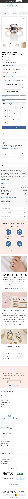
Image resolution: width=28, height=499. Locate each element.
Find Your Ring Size (5, 406)
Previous (1, 45)
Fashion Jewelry (4, 461)
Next (26, 45)
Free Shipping (4, 400)
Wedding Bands (5, 459)
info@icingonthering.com (9, 422)
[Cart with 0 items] (25, 5)
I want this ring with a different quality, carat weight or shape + (14, 95)
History (2, 404)
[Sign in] (22, 5)
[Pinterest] (12, 385)
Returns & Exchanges (6, 395)
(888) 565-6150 (7, 425)
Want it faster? (14, 148)
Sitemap (23, 492)
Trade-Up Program (5, 402)
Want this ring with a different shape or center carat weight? (14, 99)
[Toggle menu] (1, 5)
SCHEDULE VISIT (19, 1)
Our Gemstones (4, 463)
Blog (2, 409)
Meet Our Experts (5, 397)
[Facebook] (14, 385)
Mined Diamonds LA (5, 441)
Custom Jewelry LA (5, 448)
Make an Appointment (6, 439)
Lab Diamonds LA (5, 443)
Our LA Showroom (5, 436)
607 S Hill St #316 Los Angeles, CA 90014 (9, 428)
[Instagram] (17, 385)
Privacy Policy (14, 492)
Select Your (10, 76)
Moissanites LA (4, 445)
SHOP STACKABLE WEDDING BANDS (14, 288)
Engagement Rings (5, 456)
